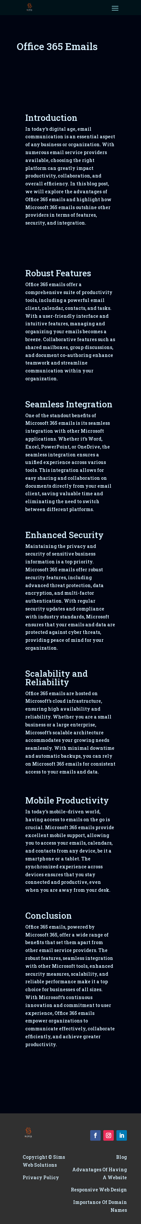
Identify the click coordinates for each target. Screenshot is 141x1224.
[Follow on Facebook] (95, 1135)
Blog (121, 1157)
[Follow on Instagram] (108, 1135)
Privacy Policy (41, 1177)
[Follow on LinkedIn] (121, 1135)
